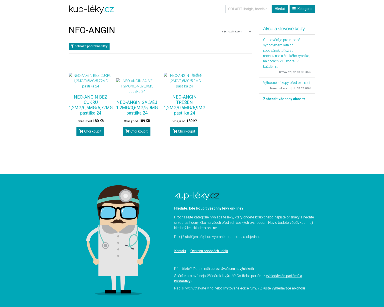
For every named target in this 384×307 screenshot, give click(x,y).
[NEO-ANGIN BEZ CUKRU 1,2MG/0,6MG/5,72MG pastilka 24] (91, 81)
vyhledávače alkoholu (288, 288)
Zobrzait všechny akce (282, 99)
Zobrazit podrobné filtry (91, 46)
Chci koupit (92, 131)
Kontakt (180, 251)
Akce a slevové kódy (284, 28)
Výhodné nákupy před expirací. (287, 83)
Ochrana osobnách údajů (209, 251)
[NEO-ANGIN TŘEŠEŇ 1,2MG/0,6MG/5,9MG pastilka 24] (184, 81)
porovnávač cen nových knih (232, 269)
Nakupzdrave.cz (280, 88)
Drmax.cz (285, 72)
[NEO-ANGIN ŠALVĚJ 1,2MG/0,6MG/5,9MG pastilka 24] (137, 86)
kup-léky (91, 9)
